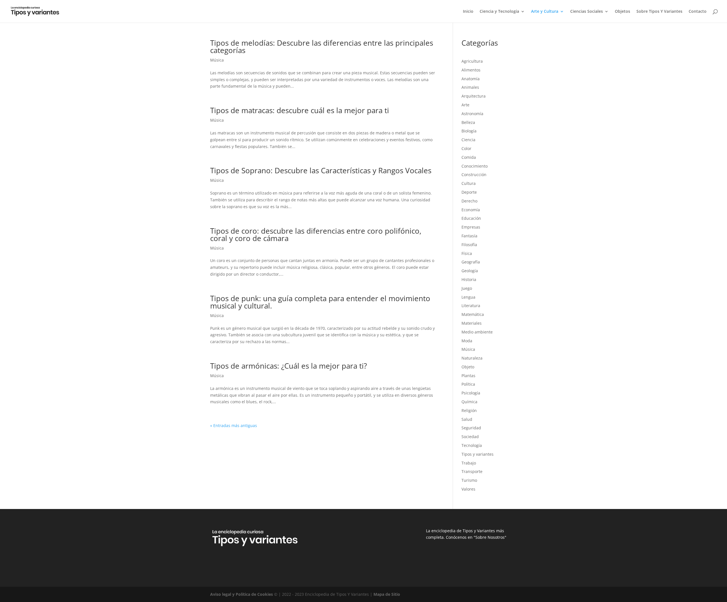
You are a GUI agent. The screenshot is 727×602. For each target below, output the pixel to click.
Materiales (471, 323)
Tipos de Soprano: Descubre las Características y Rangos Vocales (320, 170)
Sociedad (470, 436)
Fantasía (469, 235)
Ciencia (468, 139)
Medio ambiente (477, 332)
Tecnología (471, 445)
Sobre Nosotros (490, 537)
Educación (471, 218)
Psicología (470, 393)
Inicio (468, 11)
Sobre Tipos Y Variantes (659, 11)
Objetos (622, 11)
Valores (468, 489)
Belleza (468, 122)
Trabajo (468, 463)
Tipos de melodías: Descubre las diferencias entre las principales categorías (321, 46)
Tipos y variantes (477, 454)
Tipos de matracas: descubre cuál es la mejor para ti (299, 110)
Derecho (469, 201)
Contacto (698, 11)
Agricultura (472, 61)
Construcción (473, 174)
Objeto (467, 366)
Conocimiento (474, 166)
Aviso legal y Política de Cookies (241, 594)
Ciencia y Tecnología (499, 11)
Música (217, 60)
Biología (469, 131)
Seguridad (471, 427)
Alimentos (471, 70)
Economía (470, 209)
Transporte (471, 471)
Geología (469, 270)
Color (466, 148)
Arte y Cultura (544, 11)
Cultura (468, 183)
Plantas (468, 375)
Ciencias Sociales (586, 11)
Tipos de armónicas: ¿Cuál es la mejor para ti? (288, 366)
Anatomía (470, 78)
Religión (469, 410)
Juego (466, 288)
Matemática (472, 314)
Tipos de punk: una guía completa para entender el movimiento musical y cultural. (320, 302)
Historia (468, 279)
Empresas (470, 227)
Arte (465, 104)
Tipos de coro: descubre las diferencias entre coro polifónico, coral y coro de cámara (315, 234)
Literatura (470, 305)
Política (468, 384)
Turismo (469, 480)
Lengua (468, 297)
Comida (468, 157)
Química (469, 401)
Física (466, 253)
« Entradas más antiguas (233, 425)
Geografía (470, 262)
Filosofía (469, 244)
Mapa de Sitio (386, 594)
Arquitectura (473, 96)
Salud (466, 419)
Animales (470, 87)
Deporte (469, 192)
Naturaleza (471, 358)
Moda (466, 340)
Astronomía (472, 113)
